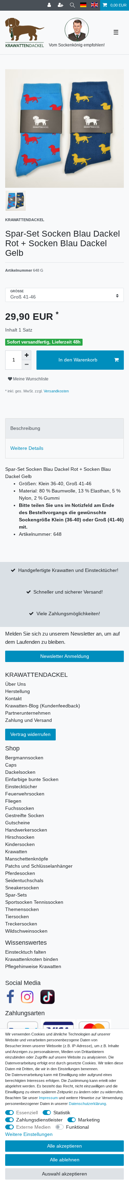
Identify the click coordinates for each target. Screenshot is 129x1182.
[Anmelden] (50, 5)
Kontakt (13, 698)
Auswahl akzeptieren (64, 1173)
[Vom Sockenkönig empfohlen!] (77, 30)
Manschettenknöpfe (26, 858)
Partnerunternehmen (28, 713)
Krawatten (16, 851)
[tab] (64, 428)
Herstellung (17, 691)
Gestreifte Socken (24, 815)
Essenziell (27, 1112)
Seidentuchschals (24, 880)
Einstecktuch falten (25, 952)
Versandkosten (56, 391)
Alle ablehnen (64, 1159)
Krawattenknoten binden (31, 959)
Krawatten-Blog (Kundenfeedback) (42, 705)
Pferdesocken (20, 873)
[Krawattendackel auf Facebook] (10, 997)
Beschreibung (25, 428)
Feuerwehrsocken (24, 793)
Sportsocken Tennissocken (34, 902)
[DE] (83, 5)
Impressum (48, 1098)
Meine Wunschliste (30, 379)
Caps (11, 765)
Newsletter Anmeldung (64, 656)
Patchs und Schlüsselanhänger (39, 866)
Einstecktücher (21, 786)
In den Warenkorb (77, 359)
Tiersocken (17, 916)
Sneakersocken (22, 887)
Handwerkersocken (26, 830)
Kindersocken (20, 844)
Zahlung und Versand (28, 720)
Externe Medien (33, 1127)
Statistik (61, 1112)
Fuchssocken (19, 808)
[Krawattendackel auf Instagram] (27, 997)
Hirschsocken (19, 837)
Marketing (89, 1120)
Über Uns (15, 684)
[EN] (94, 5)
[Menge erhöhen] (26, 355)
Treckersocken (21, 923)
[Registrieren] (61, 5)
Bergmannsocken (24, 757)
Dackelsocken (20, 772)
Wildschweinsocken (26, 931)
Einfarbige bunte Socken (31, 779)
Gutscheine (17, 822)
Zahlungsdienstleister (39, 1120)
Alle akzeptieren (64, 1146)
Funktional (77, 1127)
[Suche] (72, 5)
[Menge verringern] (26, 365)
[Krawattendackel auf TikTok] (47, 997)
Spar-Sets (16, 895)
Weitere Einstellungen (29, 1134)
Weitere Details (26, 448)
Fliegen (13, 801)
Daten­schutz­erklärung (87, 1104)
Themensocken (22, 909)
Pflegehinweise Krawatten (33, 966)
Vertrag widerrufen (30, 734)
